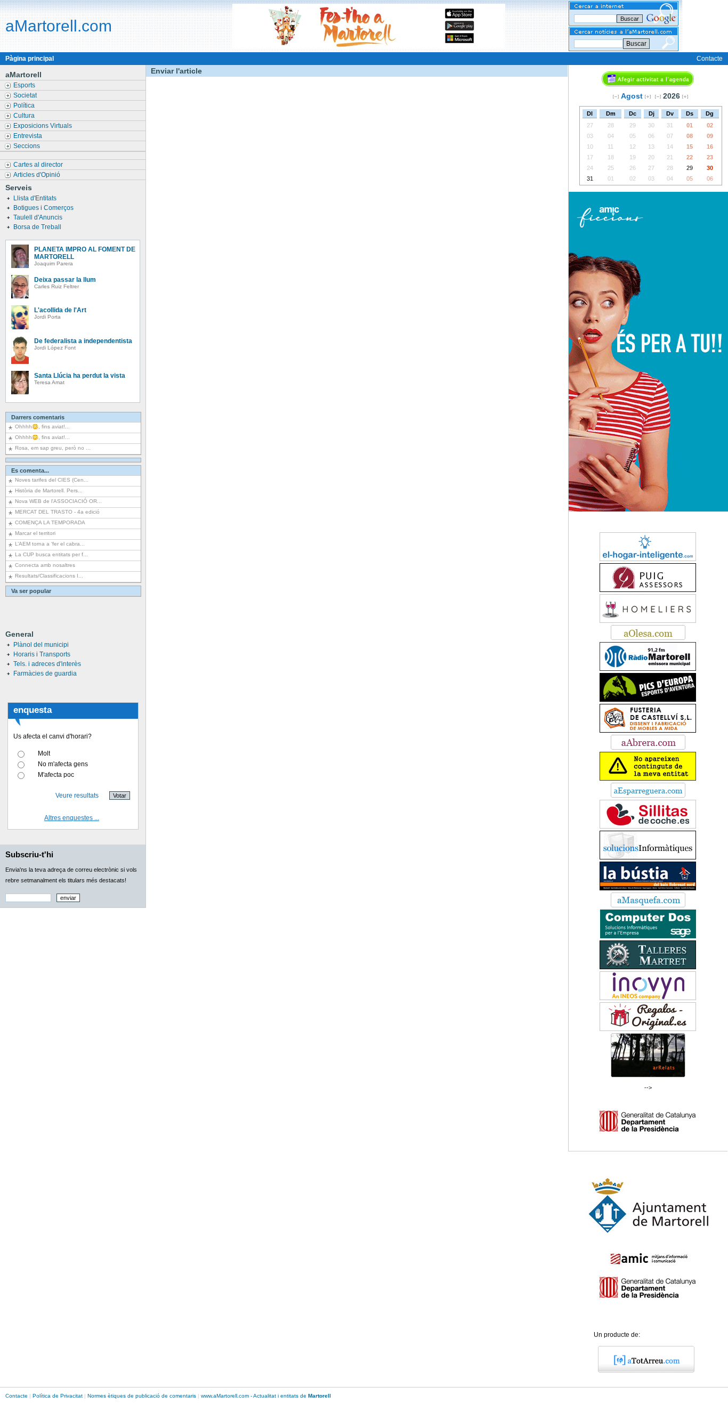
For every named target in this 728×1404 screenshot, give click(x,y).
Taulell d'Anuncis (38, 217)
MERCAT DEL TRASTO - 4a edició (57, 512)
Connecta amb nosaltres (45, 565)
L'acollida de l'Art (60, 310)
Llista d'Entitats (35, 198)
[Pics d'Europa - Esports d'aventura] (648, 699)
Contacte (710, 58)
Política (24, 105)
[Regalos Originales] (648, 1029)
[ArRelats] (648, 1075)
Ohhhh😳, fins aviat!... (42, 426)
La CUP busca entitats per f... (51, 554)
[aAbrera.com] (648, 747)
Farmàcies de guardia (45, 673)
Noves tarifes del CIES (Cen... (51, 480)
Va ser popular (31, 591)
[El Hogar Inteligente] (648, 559)
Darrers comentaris (37, 417)
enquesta (32, 710)
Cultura (24, 115)
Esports (25, 85)
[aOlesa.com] (648, 638)
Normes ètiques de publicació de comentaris (141, 1396)
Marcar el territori (35, 533)
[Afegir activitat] (647, 84)
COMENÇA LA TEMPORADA (50, 522)
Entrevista (28, 136)
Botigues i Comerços (44, 208)
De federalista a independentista (83, 341)
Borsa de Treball (38, 227)
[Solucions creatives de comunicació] (648, 857)
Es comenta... (30, 470)
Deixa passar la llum (65, 279)
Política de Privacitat (58, 1396)
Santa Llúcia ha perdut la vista (79, 375)
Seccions (27, 146)
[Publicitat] (648, 590)
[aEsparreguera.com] (648, 795)
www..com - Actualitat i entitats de (266, 1396)
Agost (632, 96)
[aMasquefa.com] (648, 905)
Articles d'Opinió (37, 174)
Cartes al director (38, 164)
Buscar (636, 43)
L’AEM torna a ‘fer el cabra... (50, 544)
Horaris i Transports (41, 654)
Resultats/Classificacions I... (49, 576)
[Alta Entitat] (648, 778)
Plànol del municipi (41, 644)
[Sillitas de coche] (648, 826)
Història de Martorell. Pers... (49, 490)
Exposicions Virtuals (43, 125)
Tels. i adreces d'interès (47, 664)
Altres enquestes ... (71, 818)
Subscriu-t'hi (29, 854)
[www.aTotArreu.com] (642, 1370)
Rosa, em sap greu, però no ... (53, 448)
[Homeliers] (648, 621)
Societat (25, 95)
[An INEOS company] (648, 998)
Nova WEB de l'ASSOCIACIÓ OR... (58, 501)
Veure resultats (77, 795)
